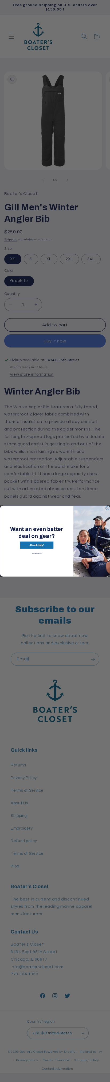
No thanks (37, 553)
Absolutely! (36, 545)
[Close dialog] (107, 508)
